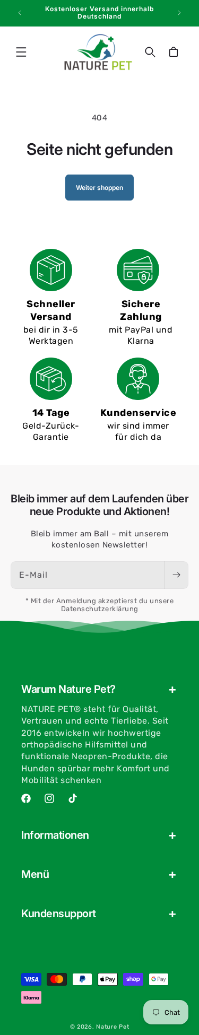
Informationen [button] (55, 835)
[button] (21, 52)
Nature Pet (112, 1026)
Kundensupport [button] (58, 913)
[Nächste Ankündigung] (179, 12)
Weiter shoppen (99, 188)
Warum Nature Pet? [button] (68, 689)
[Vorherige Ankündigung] (19, 12)
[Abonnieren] (176, 575)
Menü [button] (35, 874)
